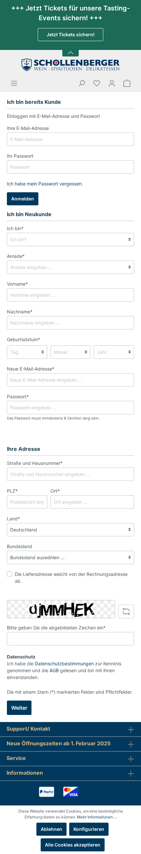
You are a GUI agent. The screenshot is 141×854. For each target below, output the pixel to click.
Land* (13, 518)
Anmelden (22, 198)
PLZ (12, 491)
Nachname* (19, 311)
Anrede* (16, 256)
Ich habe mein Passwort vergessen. (45, 183)
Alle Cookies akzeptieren (72, 844)
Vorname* (17, 284)
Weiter (19, 707)
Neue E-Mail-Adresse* (30, 369)
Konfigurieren (88, 829)
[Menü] (14, 83)
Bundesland (19, 546)
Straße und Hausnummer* (35, 463)
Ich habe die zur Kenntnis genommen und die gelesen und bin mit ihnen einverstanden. (64, 670)
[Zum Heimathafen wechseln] (70, 64)
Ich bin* (15, 228)
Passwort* (18, 396)
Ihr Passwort (20, 156)
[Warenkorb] (126, 83)
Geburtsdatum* (23, 339)
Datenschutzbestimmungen (64, 663)
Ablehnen (51, 829)
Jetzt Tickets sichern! (70, 34)
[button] (70, 48)
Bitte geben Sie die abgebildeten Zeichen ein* (56, 627)
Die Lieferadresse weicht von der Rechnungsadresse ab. (71, 577)
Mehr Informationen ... (97, 816)
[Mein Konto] (111, 83)
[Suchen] (81, 83)
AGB (54, 670)
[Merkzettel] (96, 83)
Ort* (55, 491)
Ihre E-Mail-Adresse (28, 128)
